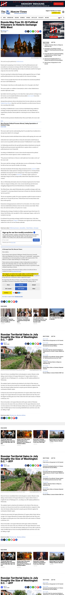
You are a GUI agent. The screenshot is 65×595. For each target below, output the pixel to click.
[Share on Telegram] (31, 31)
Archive (47, 17)
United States (29, 228)
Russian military (21, 415)
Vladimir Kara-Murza (6, 103)
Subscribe (36, 240)
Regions (17, 17)
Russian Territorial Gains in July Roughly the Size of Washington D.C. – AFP (19, 337)
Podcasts (40, 17)
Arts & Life (34, 17)
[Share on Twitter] (28, 31)
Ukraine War (10, 17)
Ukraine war (13, 415)
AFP (6, 343)
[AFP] (2, 344)
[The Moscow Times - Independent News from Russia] (14, 12)
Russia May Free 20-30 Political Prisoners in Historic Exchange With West (19, 25)
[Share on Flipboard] (38, 31)
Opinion (28, 17)
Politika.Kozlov (5, 30)
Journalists (22, 228)
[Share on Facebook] (26, 31)
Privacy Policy (13, 242)
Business (22, 17)
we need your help (16, 271)
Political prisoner (14, 228)
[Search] (63, 18)
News (4, 17)
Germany (36, 228)
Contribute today (56, 12)
